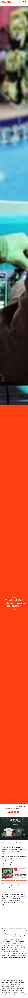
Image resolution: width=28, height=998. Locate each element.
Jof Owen (14, 609)
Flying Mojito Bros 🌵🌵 (8, 880)
